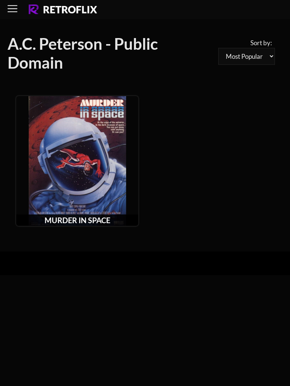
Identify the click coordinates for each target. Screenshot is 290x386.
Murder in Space (77, 220)
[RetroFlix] (63, 10)
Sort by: (261, 43)
